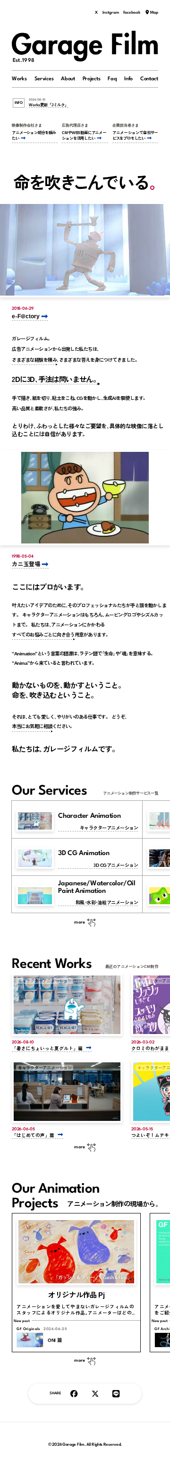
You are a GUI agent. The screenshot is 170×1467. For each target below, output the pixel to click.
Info (128, 78)
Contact (149, 78)
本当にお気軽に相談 (32, 725)
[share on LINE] (115, 1394)
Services (44, 78)
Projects (92, 78)
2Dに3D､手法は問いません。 (56, 379)
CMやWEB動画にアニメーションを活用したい (84, 135)
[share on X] (95, 1394)
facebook (131, 13)
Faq (112, 78)
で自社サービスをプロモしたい (135, 135)
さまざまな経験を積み (34, 359)
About (68, 78)
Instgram (110, 13)
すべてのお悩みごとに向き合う (43, 634)
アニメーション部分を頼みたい (34, 135)
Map (154, 13)
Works (19, 78)
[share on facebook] (73, 1394)
